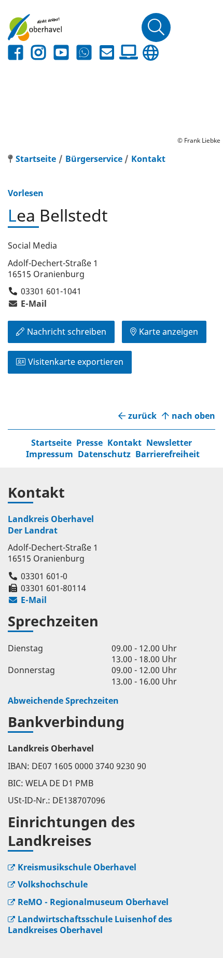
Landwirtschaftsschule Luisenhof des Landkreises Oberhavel (90, 924)
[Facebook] (15, 53)
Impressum (49, 454)
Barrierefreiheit (167, 454)
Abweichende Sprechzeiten (63, 700)
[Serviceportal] (128, 52)
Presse (89, 442)
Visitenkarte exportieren (75, 361)
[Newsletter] (106, 53)
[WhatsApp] (84, 53)
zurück (142, 415)
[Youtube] (61, 53)
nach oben (193, 415)
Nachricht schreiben (66, 331)
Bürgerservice (93, 159)
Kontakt (148, 159)
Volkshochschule (53, 884)
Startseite (51, 442)
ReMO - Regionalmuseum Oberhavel (93, 902)
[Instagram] (38, 53)
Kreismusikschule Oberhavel (77, 867)
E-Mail (27, 303)
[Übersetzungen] (150, 53)
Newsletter (169, 442)
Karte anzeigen (168, 331)
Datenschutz (104, 454)
